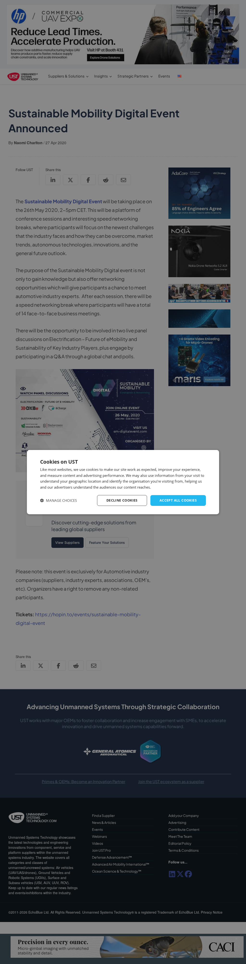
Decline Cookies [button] (122, 500)
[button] (58, 500)
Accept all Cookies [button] (178, 500)
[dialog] (123, 482)
